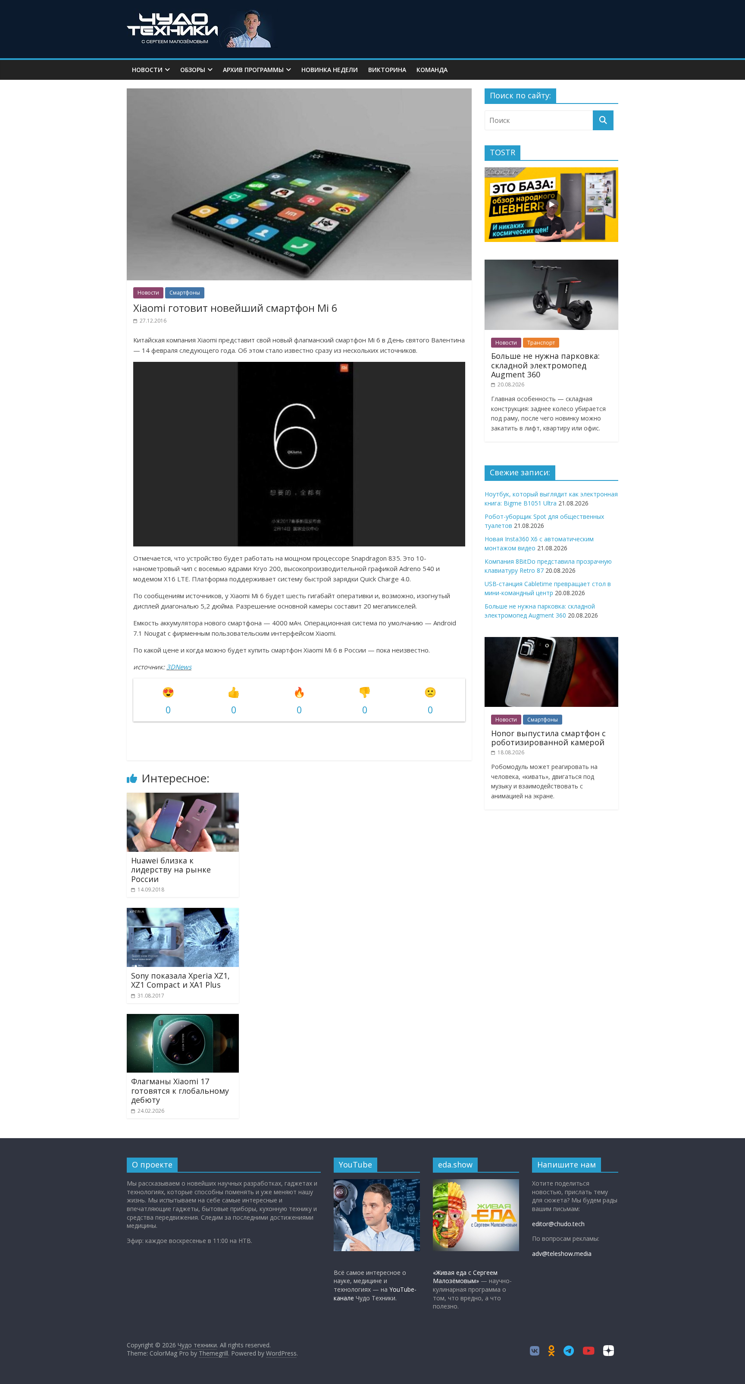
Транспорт (541, 342)
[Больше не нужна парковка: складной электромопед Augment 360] (551, 264)
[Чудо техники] (202, 14)
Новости (147, 70)
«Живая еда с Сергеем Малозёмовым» (465, 1276)
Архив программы (253, 70)
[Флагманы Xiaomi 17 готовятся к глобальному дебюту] (183, 1019)
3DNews (178, 666)
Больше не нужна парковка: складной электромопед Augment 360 (545, 365)
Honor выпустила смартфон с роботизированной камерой (548, 738)
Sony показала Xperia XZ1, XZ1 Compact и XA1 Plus (180, 980)
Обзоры (192, 70)
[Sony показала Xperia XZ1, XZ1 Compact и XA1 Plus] (183, 913)
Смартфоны (184, 292)
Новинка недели (329, 70)
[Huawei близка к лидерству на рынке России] (183, 798)
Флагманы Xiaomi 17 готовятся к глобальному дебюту (180, 1090)
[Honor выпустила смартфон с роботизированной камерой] (551, 641)
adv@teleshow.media (562, 1253)
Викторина (387, 70)
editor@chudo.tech (558, 1224)
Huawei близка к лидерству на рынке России (171, 869)
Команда (432, 70)
